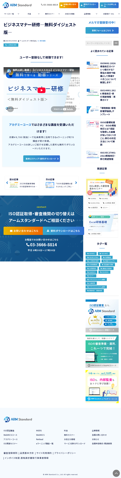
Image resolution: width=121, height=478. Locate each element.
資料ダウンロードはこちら (65, 230)
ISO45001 (105, 272)
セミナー (105, 207)
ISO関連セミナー (10, 443)
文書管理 (92, 283)
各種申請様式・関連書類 (102, 443)
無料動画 (42, 41)
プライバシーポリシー (65, 452)
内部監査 (108, 257)
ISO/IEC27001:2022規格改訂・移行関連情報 (108, 155)
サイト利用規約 (44, 452)
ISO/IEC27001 (95, 203)
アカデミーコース (10, 439)
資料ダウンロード (90, 5)
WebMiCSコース (10, 434)
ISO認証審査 (9, 430)
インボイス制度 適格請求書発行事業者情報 (27, 457)
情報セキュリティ (110, 261)
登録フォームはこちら (101, 30)
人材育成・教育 (11, 45)
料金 (29, 14)
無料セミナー (49, 14)
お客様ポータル (108, 14)
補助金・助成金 (107, 268)
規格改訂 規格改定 (95, 291)
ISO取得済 (93, 207)
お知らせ (95, 439)
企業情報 (87, 14)
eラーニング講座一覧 (44, 443)
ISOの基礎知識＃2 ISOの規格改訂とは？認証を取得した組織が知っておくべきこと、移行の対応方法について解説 (108, 133)
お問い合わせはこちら (26, 230)
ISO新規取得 (93, 265)
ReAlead (39, 439)
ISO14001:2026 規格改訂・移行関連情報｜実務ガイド (108, 95)
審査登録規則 (11, 452)
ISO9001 (93, 198)
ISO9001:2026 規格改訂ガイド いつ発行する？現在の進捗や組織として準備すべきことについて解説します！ (108, 73)
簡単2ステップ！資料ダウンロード (41, 158)
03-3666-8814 (50, 4)
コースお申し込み (110, 5)
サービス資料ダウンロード (74, 443)
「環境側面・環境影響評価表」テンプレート (108, 111)
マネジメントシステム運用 (97, 287)
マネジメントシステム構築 (97, 279)
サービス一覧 (9, 14)
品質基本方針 (27, 452)
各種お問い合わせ (69, 5)
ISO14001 (104, 198)
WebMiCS (92, 272)
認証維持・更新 (108, 265)
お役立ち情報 (69, 14)
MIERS (39, 430)
